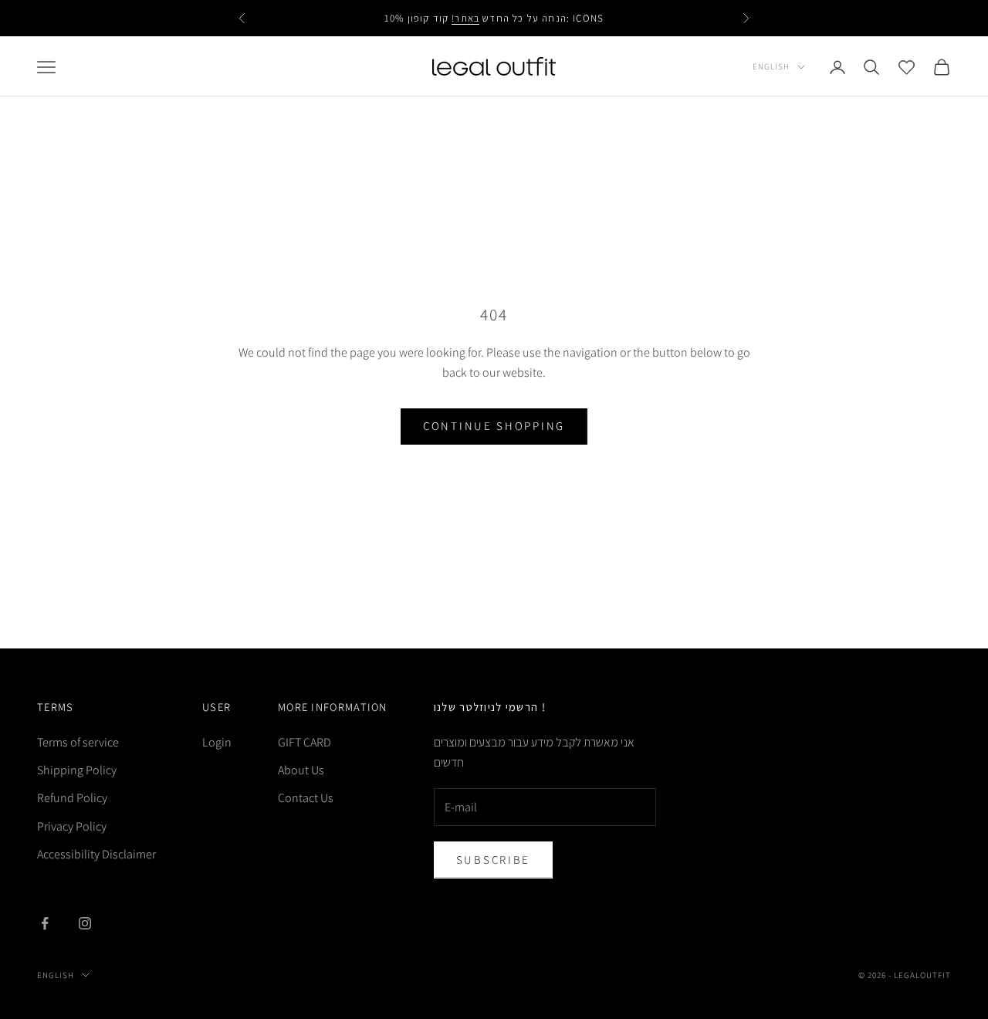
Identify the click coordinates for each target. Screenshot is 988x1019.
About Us (301, 770)
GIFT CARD (304, 742)
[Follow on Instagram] (85, 923)
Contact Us (305, 798)
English (771, 66)
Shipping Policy (77, 770)
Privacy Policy (72, 826)
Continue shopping (494, 425)
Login (217, 742)
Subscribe (493, 859)
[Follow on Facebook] (44, 923)
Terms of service (78, 742)
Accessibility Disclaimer (96, 854)
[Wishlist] (906, 66)
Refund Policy (72, 798)
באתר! (465, 18)
